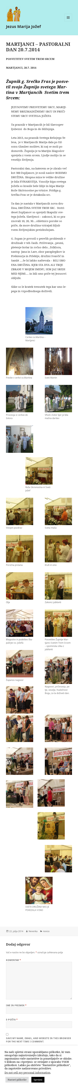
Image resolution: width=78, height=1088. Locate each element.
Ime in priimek (16, 1005)
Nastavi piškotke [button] (17, 1079)
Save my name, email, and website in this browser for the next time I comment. (38, 1040)
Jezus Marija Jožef (23, 26)
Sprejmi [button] (38, 1079)
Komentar (13, 960)
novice (46, 931)
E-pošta (12, 1019)
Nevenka (33, 931)
